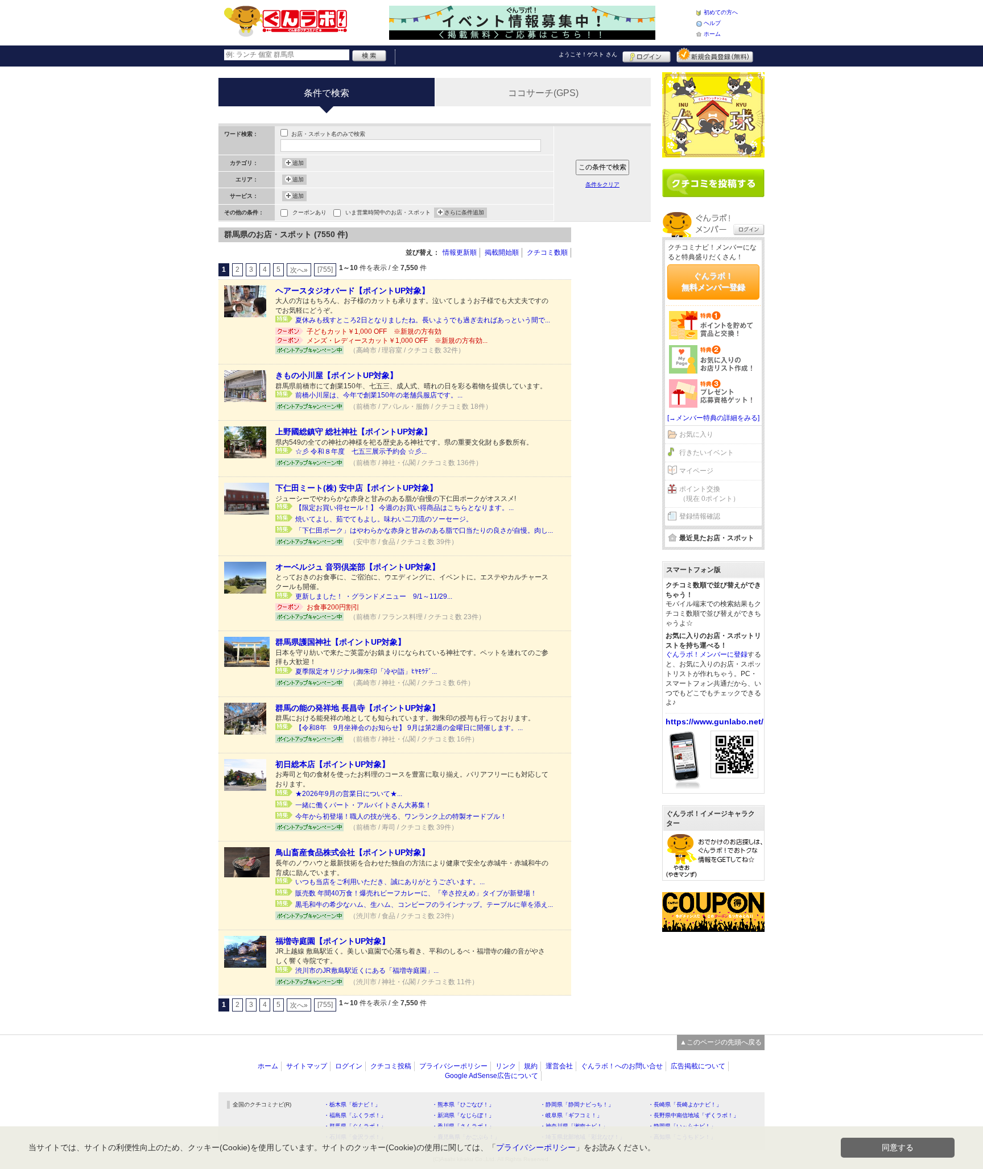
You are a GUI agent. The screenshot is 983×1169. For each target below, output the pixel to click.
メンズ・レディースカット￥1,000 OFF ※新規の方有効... (397, 341)
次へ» (299, 270)
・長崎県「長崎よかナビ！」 (685, 1104)
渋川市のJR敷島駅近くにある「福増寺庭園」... (367, 971)
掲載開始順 (502, 252)
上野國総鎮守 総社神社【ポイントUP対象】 (353, 431)
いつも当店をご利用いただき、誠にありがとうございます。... (390, 882)
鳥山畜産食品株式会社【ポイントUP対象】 (352, 852)
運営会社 (559, 1066)
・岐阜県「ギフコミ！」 (571, 1115)
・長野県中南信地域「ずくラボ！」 (693, 1115)
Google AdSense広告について (491, 1076)
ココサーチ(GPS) (543, 93)
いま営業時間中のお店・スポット (388, 212)
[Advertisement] (617, 398)
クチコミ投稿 (390, 1066)
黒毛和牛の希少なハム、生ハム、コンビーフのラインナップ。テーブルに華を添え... (424, 905)
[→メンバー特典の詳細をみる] (713, 418)
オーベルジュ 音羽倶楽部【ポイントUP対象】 (357, 566)
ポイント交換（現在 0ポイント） (709, 494)
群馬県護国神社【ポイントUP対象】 (340, 641)
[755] (325, 269)
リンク (505, 1066)
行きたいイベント (706, 453)
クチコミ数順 (547, 252)
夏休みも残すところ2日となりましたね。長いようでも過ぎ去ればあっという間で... (422, 320)
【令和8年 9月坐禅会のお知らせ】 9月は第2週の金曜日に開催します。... (409, 728)
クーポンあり (309, 212)
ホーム (712, 34)
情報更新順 (460, 252)
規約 (531, 1066)
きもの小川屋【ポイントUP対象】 (336, 375)
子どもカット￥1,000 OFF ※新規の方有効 (374, 331)
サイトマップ (306, 1066)
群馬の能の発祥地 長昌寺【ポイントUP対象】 (357, 707)
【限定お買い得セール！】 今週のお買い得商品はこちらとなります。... (404, 508)
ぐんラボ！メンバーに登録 (706, 654)
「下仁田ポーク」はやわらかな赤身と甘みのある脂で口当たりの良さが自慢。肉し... (424, 530)
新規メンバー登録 (714, 55)
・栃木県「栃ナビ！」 (352, 1104)
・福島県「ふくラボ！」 (355, 1115)
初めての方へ (721, 12)
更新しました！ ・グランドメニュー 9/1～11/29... (373, 596)
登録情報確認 (699, 516)
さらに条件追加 (464, 212)
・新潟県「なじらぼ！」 (463, 1115)
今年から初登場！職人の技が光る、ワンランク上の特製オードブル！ (401, 816)
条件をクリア (602, 184)
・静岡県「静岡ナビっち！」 (577, 1104)
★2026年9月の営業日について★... (348, 794)
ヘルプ (712, 23)
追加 (298, 163)
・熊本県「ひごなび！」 (463, 1104)
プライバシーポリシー (453, 1066)
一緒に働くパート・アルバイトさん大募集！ (363, 805)
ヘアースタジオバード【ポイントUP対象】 (352, 290)
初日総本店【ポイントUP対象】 (332, 764)
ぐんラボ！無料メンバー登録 (713, 281)
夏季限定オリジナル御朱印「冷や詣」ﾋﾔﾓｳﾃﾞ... (366, 671)
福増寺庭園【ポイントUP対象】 (332, 941)
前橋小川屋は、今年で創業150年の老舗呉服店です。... (378, 395)
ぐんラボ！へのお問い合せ (622, 1066)
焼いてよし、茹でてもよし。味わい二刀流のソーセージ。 (384, 519)
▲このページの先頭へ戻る (721, 1042)
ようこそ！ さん (588, 54)
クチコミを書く (713, 183)
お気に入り (696, 434)
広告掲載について (698, 1066)
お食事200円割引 (333, 607)
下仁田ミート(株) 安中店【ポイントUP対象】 (356, 487)
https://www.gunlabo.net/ (714, 721)
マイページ (696, 471)
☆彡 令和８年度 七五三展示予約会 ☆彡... (361, 451)
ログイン (646, 55)
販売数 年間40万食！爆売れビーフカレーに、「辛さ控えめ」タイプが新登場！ (416, 893)
